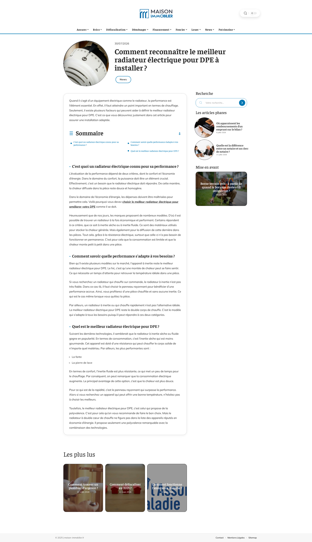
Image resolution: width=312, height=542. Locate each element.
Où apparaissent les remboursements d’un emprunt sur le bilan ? (229, 126)
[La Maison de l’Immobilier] (156, 13)
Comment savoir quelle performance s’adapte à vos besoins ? (154, 143)
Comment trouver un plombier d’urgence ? (83, 486)
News (123, 79)
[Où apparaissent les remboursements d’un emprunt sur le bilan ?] (204, 127)
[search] (245, 13)
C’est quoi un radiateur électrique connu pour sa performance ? (96, 143)
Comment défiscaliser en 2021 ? (125, 486)
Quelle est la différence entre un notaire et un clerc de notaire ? (232, 148)
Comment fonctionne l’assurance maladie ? (167, 486)
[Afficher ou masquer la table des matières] (142, 134)
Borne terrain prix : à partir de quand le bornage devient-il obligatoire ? (221, 186)
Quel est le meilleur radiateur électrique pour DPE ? (155, 150)
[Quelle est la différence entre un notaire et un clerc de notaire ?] (204, 150)
